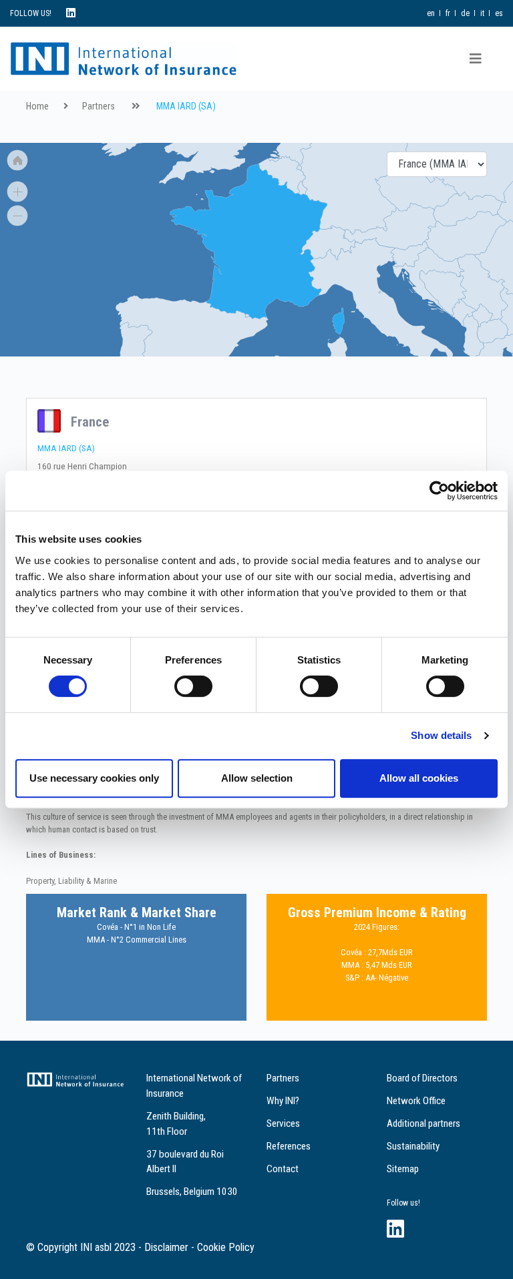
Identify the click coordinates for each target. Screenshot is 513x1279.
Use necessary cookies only (94, 778)
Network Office (416, 1101)
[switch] (193, 686)
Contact (283, 1169)
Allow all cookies (418, 778)
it (482, 13)
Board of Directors (422, 1078)
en (431, 13)
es (499, 13)
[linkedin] (70, 13)
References (289, 1146)
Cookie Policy (225, 1247)
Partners (98, 106)
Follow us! (403, 1203)
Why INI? (283, 1101)
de (465, 13)
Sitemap (403, 1169)
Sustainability (413, 1146)
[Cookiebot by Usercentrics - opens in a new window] (439, 491)
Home (37, 106)
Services (283, 1123)
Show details (441, 735)
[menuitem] (247, 315)
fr (448, 13)
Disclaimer (166, 1247)
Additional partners (423, 1123)
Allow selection (257, 778)
